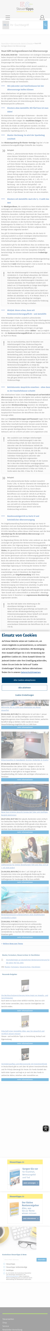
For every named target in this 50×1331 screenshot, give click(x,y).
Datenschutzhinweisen (31, 672)
